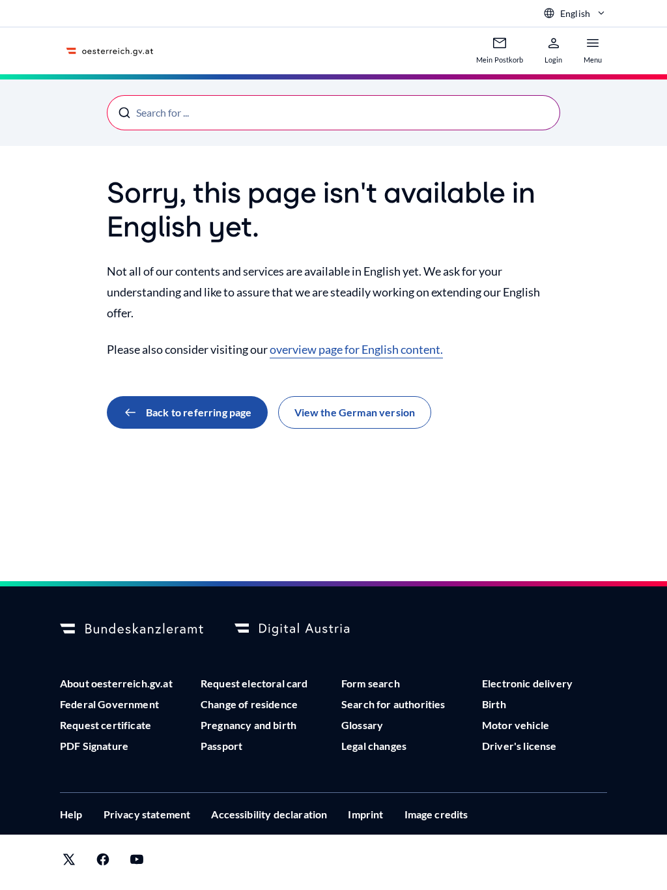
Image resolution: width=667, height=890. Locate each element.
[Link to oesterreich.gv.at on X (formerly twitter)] (69, 862)
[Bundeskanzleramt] (131, 629)
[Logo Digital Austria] (306, 629)
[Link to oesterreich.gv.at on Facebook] (103, 862)
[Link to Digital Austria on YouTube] (137, 862)
